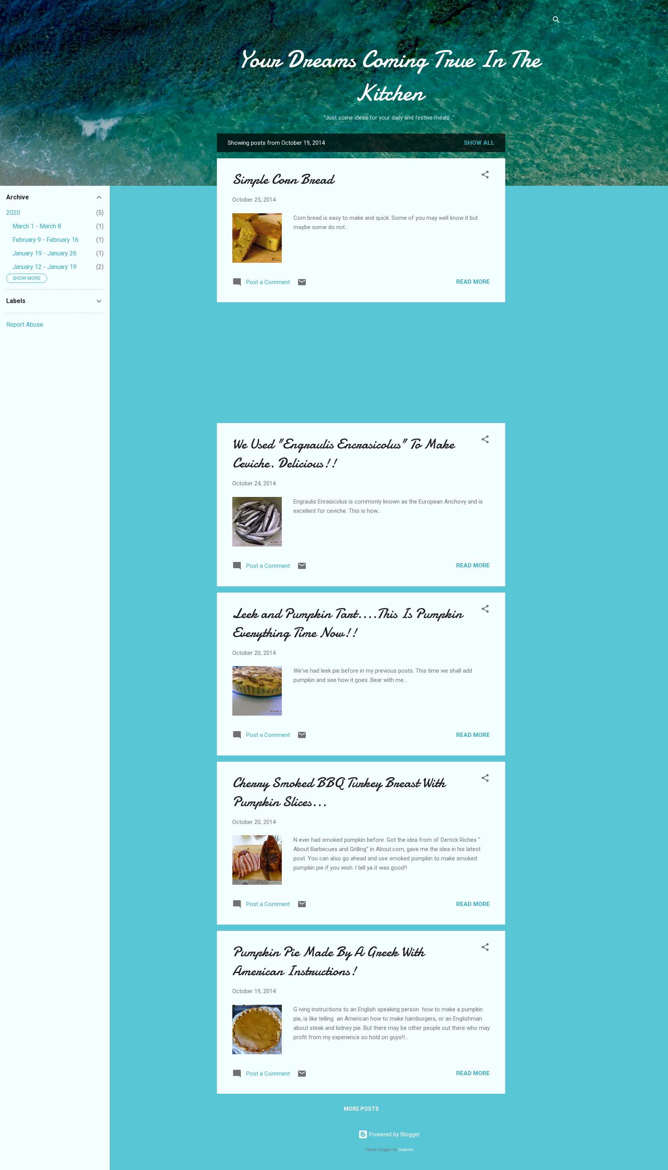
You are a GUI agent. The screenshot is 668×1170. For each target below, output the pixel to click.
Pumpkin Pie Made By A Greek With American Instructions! (328, 961)
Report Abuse (24, 324)
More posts (361, 1109)
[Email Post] (302, 284)
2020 (13, 212)
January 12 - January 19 (44, 267)
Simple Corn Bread (282, 179)
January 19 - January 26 (44, 253)
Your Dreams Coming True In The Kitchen (389, 76)
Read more (473, 281)
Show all (479, 142)
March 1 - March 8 (36, 226)
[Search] (556, 21)
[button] (485, 176)
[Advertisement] (536, 256)
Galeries (406, 1149)
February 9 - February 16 (45, 239)
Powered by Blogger (394, 1134)
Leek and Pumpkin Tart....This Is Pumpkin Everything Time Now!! (347, 623)
